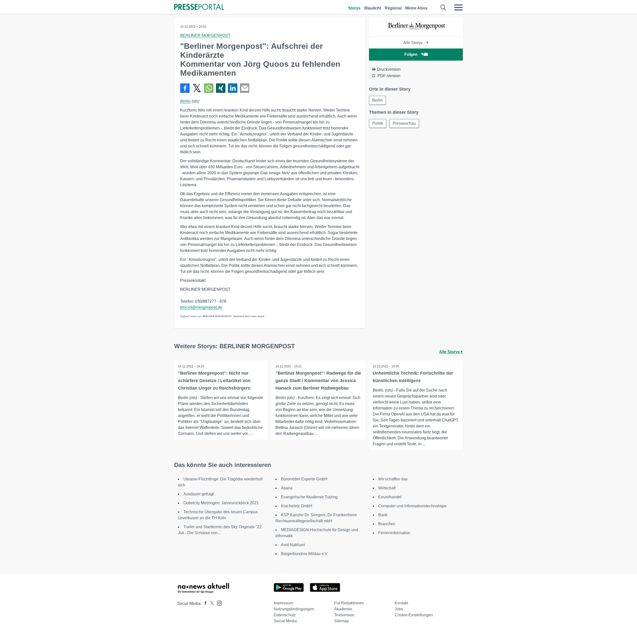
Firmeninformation (394, 533)
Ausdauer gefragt (198, 494)
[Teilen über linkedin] (232, 88)
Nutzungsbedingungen (294, 609)
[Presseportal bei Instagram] (218, 603)
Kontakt (401, 603)
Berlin (185, 101)
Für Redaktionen (349, 603)
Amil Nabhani (293, 545)
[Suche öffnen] (443, 7)
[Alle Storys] (416, 32)
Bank (382, 515)
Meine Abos (416, 8)
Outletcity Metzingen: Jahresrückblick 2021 (221, 503)
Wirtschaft (387, 488)
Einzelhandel (390, 497)
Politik (377, 123)
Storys (354, 8)
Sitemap (341, 621)
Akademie (343, 609)
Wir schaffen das (393, 479)
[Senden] (244, 88)
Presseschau (404, 123)
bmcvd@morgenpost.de (201, 307)
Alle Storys (413, 43)
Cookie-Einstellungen (414, 615)
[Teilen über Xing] (220, 88)
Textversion (344, 615)
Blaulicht (372, 8)
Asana (286, 488)
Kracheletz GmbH (296, 506)
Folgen (411, 54)
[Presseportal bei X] (210, 603)
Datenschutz (285, 615)
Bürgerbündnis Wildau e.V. (304, 554)
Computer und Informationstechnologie (412, 506)
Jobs (399, 609)
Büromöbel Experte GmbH (304, 479)
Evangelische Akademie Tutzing (309, 497)
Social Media (285, 621)
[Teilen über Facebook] (185, 88)
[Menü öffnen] (458, 7)
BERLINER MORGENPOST (205, 35)
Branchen (386, 524)
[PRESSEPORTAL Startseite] (199, 7)
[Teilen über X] (197, 88)
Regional (393, 8)
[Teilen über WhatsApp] (208, 88)
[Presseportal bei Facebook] (204, 603)
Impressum (283, 603)
